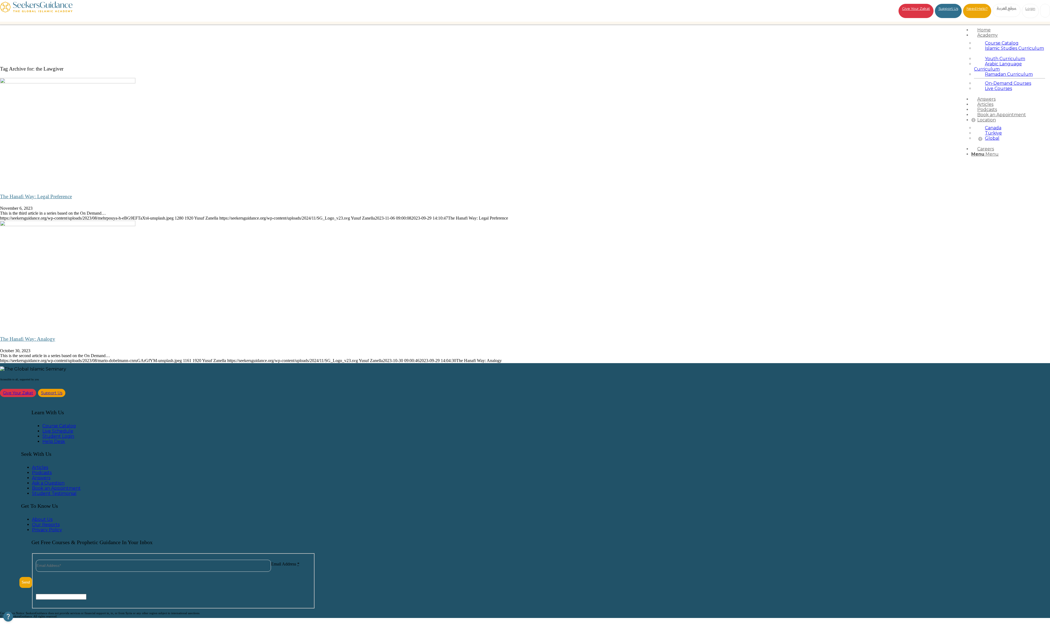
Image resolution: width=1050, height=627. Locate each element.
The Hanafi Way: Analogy (27, 339)
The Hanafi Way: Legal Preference (36, 196)
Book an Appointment (56, 488)
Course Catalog (59, 425)
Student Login (58, 436)
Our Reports (46, 524)
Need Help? (977, 8)
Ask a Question (48, 483)
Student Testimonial (54, 493)
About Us (42, 519)
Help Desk (53, 441)
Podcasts (42, 472)
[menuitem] (1009, 30)
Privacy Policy (47, 529)
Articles (40, 467)
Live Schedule (57, 431)
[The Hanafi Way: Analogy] (67, 224)
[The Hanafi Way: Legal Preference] (67, 82)
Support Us (948, 8)
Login (1030, 8)
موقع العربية (1007, 8)
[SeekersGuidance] (36, 10)
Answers (41, 477)
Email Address (285, 564)
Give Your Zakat (916, 8)
